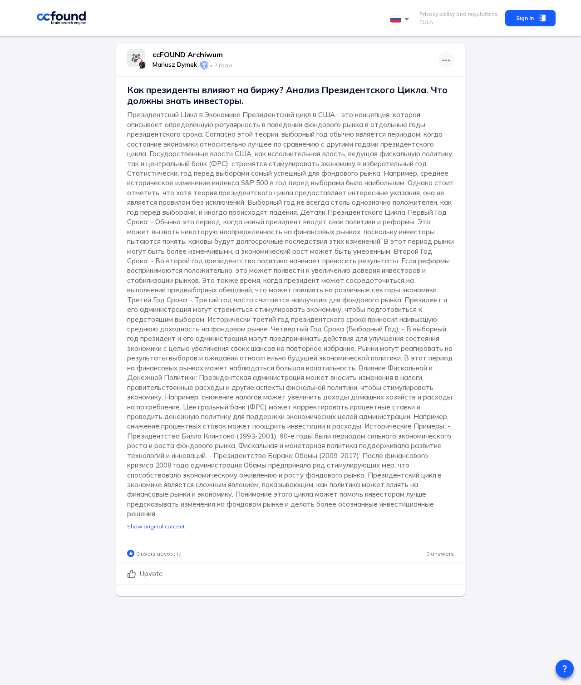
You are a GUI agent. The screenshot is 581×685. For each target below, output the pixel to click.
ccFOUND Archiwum (188, 54)
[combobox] (401, 19)
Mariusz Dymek (175, 64)
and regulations (476, 13)
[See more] (446, 60)
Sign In (525, 18)
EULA (426, 22)
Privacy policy (437, 13)
